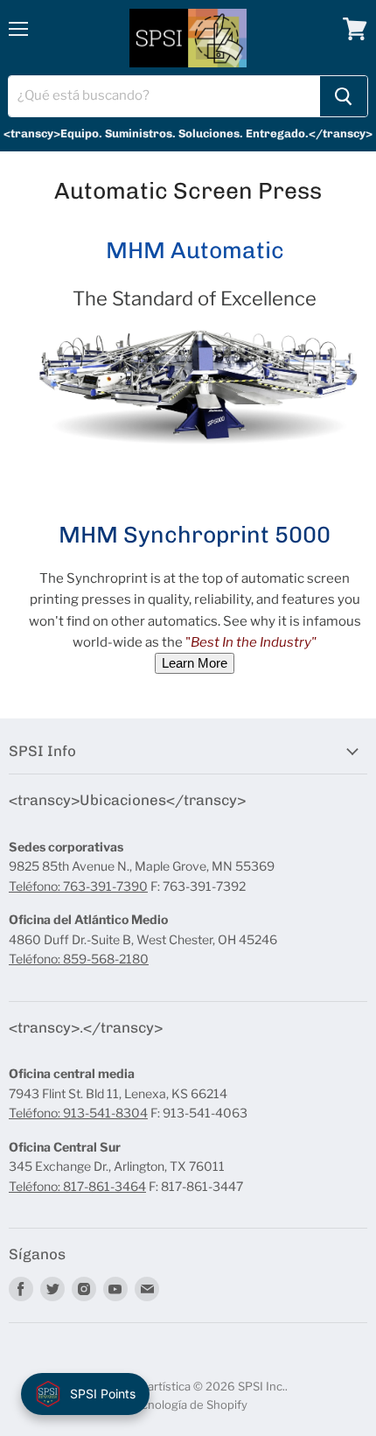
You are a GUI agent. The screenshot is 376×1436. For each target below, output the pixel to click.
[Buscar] (343, 96)
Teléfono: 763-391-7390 (78, 886)
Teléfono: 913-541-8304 (78, 1112)
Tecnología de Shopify (188, 1404)
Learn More (194, 662)
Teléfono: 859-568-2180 (79, 958)
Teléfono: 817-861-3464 (77, 1186)
